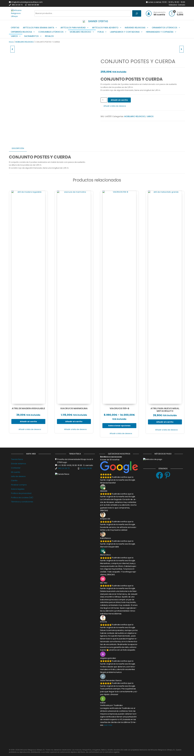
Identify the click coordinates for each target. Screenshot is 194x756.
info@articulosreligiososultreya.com (27, 2)
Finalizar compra (19, 484)
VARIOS (150, 116)
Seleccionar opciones (119, 425)
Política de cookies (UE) (22, 497)
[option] (97, 21)
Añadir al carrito (119, 100)
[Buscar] (136, 13)
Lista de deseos (18, 476)
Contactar (15, 467)
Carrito (14, 480)
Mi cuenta (15, 472)
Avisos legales (17, 489)
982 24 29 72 (17, 5)
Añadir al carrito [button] (28, 421)
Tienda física (17, 459)
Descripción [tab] (18, 148)
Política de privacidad (21, 493)
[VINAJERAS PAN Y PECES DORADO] (181, 49)
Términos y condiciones (22, 501)
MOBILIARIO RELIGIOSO (24, 42)
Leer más (108, 725)
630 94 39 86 (33, 5)
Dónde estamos (18, 463)
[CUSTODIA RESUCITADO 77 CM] (12, 49)
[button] (86, 21)
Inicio (11, 42)
